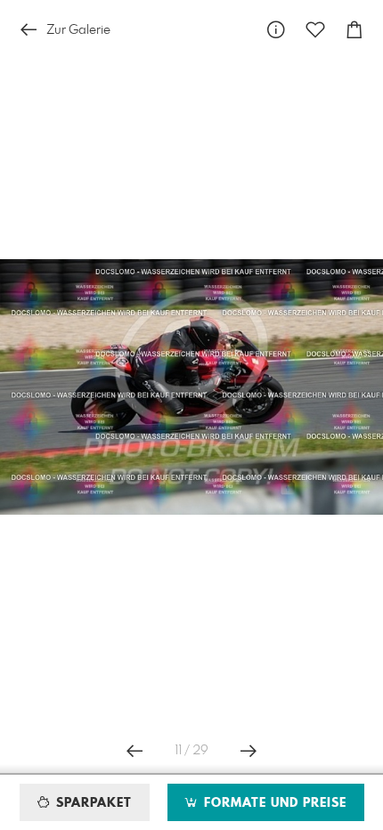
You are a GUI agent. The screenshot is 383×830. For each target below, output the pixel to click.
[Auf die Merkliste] (315, 30)
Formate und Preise (273, 803)
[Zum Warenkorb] (354, 30)
